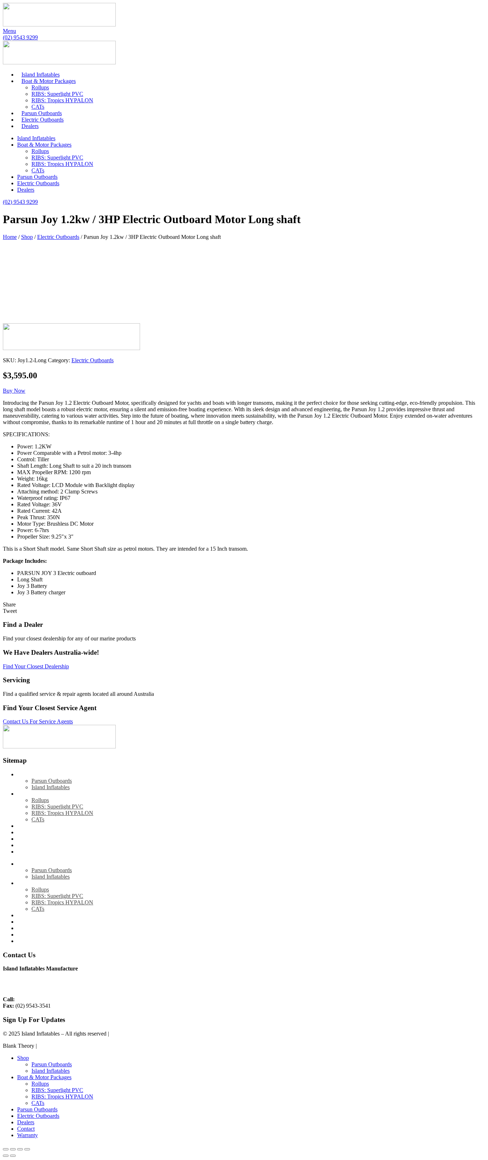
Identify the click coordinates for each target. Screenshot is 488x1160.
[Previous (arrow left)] (6, 1156)
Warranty (27, 852)
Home (10, 237)
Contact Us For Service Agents (38, 721)
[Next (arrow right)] (13, 1156)
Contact (26, 845)
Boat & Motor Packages (48, 81)
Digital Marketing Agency (67, 1046)
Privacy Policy (126, 1034)
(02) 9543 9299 (33, 999)
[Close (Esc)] (27, 1149)
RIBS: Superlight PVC (57, 94)
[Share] (20, 1149)
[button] (14, 391)
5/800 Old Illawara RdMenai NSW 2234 (28, 984)
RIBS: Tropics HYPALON (62, 100)
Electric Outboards (42, 120)
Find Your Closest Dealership (36, 666)
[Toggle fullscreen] (13, 1149)
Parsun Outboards (41, 113)
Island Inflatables (40, 75)
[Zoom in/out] (6, 1149)
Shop (27, 237)
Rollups (40, 87)
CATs (37, 107)
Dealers (30, 126)
